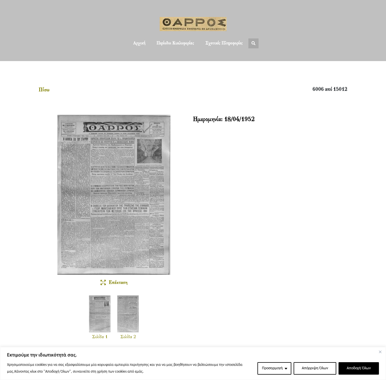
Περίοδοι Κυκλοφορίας (175, 43)
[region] (193, 363)
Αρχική (139, 43)
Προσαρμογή (272, 368)
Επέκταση (118, 282)
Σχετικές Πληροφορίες (224, 43)
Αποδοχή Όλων (359, 368)
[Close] (380, 351)
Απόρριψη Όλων (315, 368)
